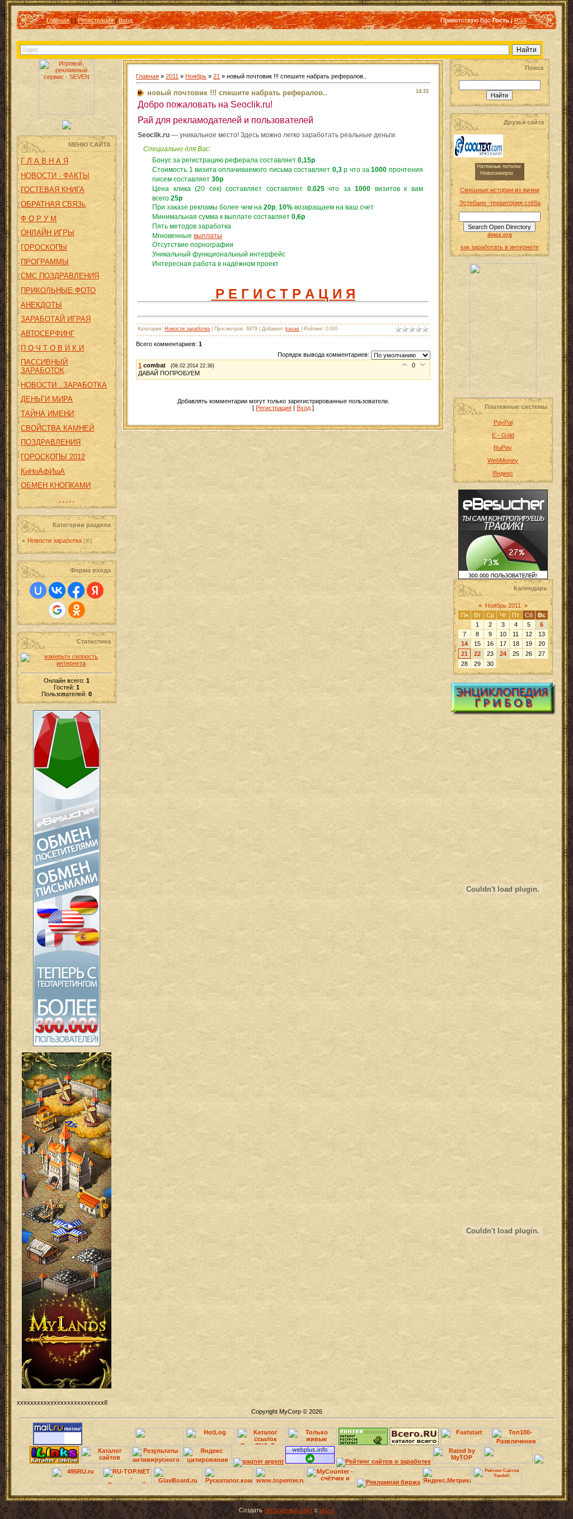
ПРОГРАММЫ (45, 262)
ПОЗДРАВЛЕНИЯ (51, 442)
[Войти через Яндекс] (95, 590)
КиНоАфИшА (43, 471)
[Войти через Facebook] (76, 590)
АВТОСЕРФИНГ (47, 333)
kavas (292, 329)
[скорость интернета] (66, 663)
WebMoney (502, 460)
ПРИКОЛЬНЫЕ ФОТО (58, 290)
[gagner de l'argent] (258, 1461)
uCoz (327, 1510)
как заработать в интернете (500, 247)
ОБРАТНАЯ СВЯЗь (53, 204)
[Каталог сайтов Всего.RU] (414, 1442)
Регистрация (96, 20)
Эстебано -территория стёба (500, 202)
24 (503, 653)
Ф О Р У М (39, 219)
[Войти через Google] (57, 610)
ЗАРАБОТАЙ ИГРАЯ (56, 319)
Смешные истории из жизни (499, 190)
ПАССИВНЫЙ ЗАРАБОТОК (44, 366)
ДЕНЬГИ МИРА (47, 399)
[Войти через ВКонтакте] (57, 590)
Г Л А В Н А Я (44, 161)
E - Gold (503, 435)
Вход (126, 20)
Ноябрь (195, 76)
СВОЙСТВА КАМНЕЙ (57, 428)
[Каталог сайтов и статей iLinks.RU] (54, 1461)
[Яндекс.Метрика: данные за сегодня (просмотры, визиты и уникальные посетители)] (446, 1475)
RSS (520, 20)
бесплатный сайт (288, 1510)
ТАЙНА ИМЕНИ (47, 413)
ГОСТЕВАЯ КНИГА (52, 189)
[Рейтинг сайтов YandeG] (497, 1482)
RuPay (503, 447)
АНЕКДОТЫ (41, 305)
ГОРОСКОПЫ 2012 (53, 457)
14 (464, 643)
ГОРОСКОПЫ (44, 247)
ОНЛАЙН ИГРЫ (47, 233)
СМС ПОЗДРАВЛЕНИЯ (60, 276)
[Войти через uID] (38, 590)
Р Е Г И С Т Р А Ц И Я (283, 293)
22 (477, 653)
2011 (172, 76)
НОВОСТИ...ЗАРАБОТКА (64, 385)
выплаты (208, 236)
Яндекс (502, 473)
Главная (57, 20)
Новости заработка (54, 540)
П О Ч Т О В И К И (52, 348)
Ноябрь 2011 (503, 605)
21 (216, 76)
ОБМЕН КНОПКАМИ (56, 485)
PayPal (503, 422)
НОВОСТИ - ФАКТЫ (55, 175)
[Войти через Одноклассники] (76, 610)
